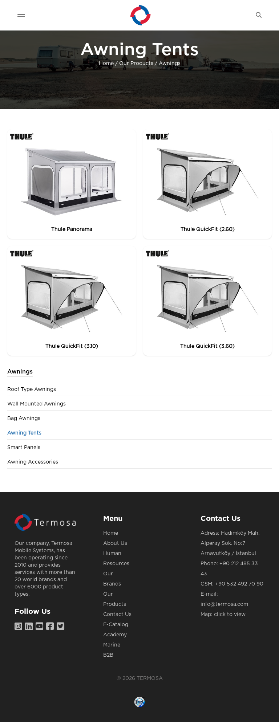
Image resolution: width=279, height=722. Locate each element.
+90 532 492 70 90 (239, 584)
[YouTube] (41, 627)
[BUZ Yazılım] (139, 702)
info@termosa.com (224, 604)
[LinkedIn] (30, 627)
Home (106, 63)
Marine (111, 645)
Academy (115, 634)
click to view (230, 614)
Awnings (170, 63)
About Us (115, 543)
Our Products (136, 63)
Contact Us (117, 614)
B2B (108, 655)
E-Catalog (115, 624)
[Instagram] (20, 627)
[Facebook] (51, 627)
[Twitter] (62, 627)
